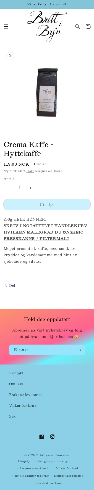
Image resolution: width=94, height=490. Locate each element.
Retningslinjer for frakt (32, 475)
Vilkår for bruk (23, 405)
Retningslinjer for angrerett (55, 461)
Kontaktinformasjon (69, 475)
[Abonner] (79, 350)
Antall (9, 178)
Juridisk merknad (49, 483)
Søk (12, 416)
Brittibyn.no (45, 455)
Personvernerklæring (36, 468)
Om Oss (16, 384)
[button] (6, 26)
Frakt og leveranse (25, 394)
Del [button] (12, 285)
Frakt (30, 171)
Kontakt (16, 373)
